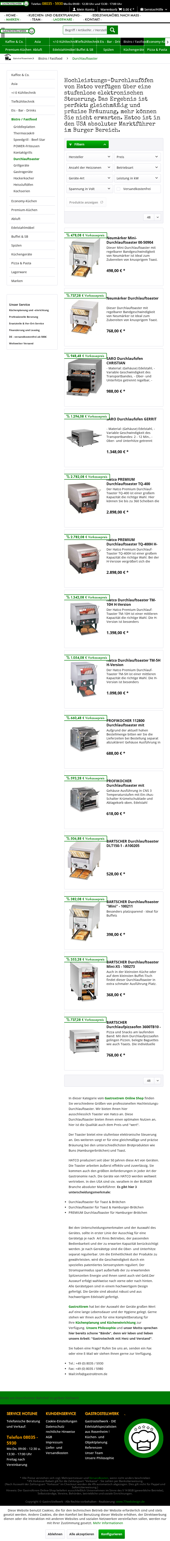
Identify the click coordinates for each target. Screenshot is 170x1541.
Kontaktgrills (23, 152)
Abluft (15, 219)
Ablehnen (55, 1534)
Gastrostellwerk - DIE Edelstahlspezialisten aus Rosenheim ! (100, 1426)
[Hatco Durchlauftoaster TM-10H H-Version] (84, 619)
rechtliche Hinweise (60, 1431)
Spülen (16, 245)
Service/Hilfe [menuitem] (153, 9)
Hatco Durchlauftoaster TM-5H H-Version (133, 662)
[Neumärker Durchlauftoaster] (84, 317)
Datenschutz (55, 1426)
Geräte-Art (76, 178)
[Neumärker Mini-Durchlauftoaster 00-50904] (84, 257)
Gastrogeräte (23, 172)
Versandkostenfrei (137, 189)
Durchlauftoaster (26, 159)
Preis (120, 157)
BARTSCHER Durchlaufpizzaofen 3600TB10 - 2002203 (133, 1024)
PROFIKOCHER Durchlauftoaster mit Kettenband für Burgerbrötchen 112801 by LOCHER (129, 783)
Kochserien (22, 191)
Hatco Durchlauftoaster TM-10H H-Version (131, 602)
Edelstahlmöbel (22, 227)
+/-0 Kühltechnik (23, 92)
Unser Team (94, 1453)
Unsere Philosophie (99, 1458)
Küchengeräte (21, 254)
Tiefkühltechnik (23, 101)
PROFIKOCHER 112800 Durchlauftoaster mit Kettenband (125, 722)
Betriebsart (125, 167)
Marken (17, 281)
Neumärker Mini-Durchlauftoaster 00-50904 (129, 240)
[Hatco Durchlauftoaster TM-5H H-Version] (84, 679)
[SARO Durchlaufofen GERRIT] (84, 438)
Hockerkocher (24, 178)
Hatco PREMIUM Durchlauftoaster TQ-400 (128, 481)
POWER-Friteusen (27, 146)
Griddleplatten (24, 127)
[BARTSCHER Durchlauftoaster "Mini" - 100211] (84, 920)
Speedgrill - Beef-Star (29, 139)
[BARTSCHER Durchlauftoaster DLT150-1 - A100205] (84, 860)
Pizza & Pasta (21, 263)
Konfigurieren (111, 1534)
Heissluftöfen (23, 184)
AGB (49, 1437)
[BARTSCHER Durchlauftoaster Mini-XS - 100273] (84, 981)
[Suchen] (112, 29)
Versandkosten (98, 1478)
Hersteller (76, 157)
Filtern (78, 144)
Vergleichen (119, 281)
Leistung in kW (128, 178)
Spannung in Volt (82, 189)
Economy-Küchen (24, 201)
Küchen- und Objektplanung (96, 1439)
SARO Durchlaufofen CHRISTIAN (124, 360)
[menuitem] (83, 9)
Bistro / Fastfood (24, 119)
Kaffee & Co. (20, 75)
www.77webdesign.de (130, 1502)
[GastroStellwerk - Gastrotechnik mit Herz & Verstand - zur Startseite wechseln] (17, 33)
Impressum (54, 1442)
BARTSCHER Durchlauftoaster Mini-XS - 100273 (132, 964)
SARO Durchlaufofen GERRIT (131, 419)
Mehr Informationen (108, 1523)
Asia (14, 84)
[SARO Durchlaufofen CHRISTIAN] (84, 377)
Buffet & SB (19, 236)
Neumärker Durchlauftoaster (132, 298)
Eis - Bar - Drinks (23, 110)
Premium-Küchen (24, 210)
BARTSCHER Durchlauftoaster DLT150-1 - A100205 (132, 843)
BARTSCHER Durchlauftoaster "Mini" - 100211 (132, 904)
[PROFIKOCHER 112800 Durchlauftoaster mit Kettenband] (84, 739)
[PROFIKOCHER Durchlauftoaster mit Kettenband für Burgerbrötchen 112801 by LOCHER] (84, 800)
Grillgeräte (21, 165)
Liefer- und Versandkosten (57, 1450)
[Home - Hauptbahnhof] (7, 57)
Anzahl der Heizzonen (85, 167)
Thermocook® (24, 133)
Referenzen (93, 1447)
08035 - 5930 (52, 3)
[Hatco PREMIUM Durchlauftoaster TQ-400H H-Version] (84, 558)
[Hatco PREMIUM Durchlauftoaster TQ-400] (84, 498)
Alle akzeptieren (81, 1534)
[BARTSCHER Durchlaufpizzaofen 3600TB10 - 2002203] (84, 1041)
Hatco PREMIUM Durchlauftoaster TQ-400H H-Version (131, 541)
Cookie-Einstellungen (61, 1421)
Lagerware (19, 272)
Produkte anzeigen (83, 202)
